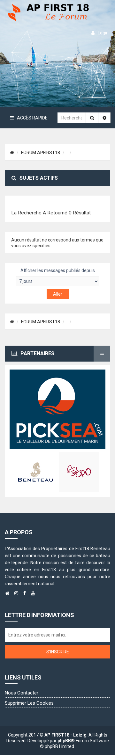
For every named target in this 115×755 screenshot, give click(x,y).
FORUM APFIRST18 (40, 152)
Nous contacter (21, 693)
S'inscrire (57, 651)
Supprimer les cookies (29, 703)
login (103, 32)
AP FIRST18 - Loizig (65, 734)
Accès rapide (32, 117)
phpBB (64, 740)
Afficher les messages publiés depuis (57, 270)
